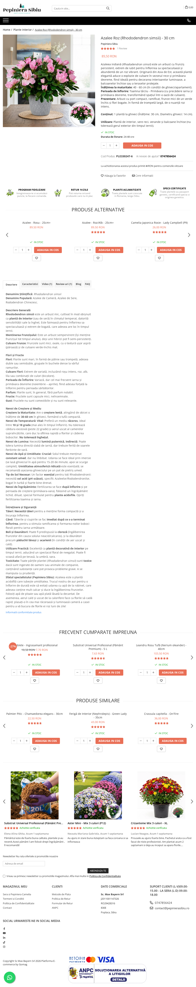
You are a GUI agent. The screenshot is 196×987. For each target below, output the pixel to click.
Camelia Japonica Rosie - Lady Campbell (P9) (159, 222)
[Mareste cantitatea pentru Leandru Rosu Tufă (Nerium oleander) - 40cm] (153, 672)
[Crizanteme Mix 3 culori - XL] (161, 795)
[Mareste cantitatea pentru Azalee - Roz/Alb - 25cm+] (90, 250)
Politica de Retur (61, 898)
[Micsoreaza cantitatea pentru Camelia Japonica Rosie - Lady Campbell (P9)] (139, 250)
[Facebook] (4, 928)
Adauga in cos (142, 145)
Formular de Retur (62, 903)
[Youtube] (4, 933)
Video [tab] (47, 284)
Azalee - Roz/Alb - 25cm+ (98, 222)
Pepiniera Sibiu (109, 44)
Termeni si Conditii (13, 898)
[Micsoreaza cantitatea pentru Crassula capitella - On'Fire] (141, 741)
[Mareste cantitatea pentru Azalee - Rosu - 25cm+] (29, 250)
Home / (8, 29)
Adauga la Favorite (115, 175)
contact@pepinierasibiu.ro (171, 908)
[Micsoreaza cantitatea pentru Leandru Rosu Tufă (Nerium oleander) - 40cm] (141, 672)
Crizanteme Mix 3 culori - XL (149, 823)
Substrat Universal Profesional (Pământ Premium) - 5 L (98, 647)
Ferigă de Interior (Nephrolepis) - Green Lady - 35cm (98, 715)
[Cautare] (108, 8)
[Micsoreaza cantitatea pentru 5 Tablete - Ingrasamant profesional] (14, 672)
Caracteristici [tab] (30, 284)
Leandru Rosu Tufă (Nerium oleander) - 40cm (161, 647)
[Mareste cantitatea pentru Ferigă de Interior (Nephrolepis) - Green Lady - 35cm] (90, 741)
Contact (7, 907)
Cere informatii (144, 175)
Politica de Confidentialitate (105, 876)
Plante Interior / (23, 29)
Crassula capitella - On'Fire (161, 714)
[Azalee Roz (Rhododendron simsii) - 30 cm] (49, 81)
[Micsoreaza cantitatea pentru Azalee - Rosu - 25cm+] (16, 250)
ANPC (55, 907)
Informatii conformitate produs (23, 612)
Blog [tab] (78, 284)
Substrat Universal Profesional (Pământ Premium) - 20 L (40, 823)
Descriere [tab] (11, 284)
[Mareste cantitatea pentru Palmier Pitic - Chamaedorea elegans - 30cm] (27, 741)
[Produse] (6, 21)
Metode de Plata (61, 894)
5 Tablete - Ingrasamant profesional (35, 645)
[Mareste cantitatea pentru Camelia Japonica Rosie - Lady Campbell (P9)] (151, 250)
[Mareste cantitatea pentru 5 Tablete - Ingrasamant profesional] (27, 672)
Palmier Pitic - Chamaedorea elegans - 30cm (34, 714)
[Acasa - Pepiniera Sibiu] (22, 8)
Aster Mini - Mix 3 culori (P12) (87, 823)
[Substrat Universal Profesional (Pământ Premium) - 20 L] (34, 795)
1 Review (122, 48)
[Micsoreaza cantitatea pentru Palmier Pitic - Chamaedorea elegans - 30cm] (14, 741)
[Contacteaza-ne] (189, 20)
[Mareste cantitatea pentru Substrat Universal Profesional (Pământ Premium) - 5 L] (90, 672)
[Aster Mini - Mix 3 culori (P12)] (98, 795)
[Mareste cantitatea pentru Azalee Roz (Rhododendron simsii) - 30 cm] (116, 145)
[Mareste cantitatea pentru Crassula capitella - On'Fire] (153, 741)
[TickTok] (4, 942)
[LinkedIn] (4, 937)
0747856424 (163, 903)
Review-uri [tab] (64, 284)
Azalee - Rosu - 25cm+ (36, 222)
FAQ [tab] (87, 284)
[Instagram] (4, 946)
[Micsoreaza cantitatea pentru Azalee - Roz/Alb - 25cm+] (77, 250)
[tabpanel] (49, 81)
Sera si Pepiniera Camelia (17, 894)
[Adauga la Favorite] (36, 258)
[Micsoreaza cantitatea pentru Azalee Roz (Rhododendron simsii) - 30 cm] (104, 145)
